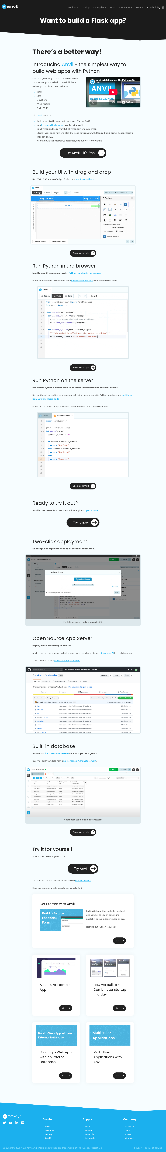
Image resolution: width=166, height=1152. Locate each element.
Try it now (81, 522)
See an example (81, 253)
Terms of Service (153, 1147)
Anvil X (48, 1138)
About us (129, 1126)
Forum (139, 7)
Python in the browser (52, 125)
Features (49, 1130)
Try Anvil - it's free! (81, 153)
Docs (112, 7)
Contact (129, 1138)
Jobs (127, 1130)
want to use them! (85, 179)
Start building (154, 7)
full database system (57, 753)
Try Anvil (81, 868)
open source (91, 510)
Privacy (138, 1147)
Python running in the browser (85, 273)
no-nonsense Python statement (79, 760)
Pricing (86, 7)
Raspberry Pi (107, 653)
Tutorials (89, 1134)
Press (128, 1134)
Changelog (90, 1138)
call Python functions (82, 280)
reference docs (83, 880)
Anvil (67, 64)
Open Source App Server (67, 660)
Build (47, 1126)
